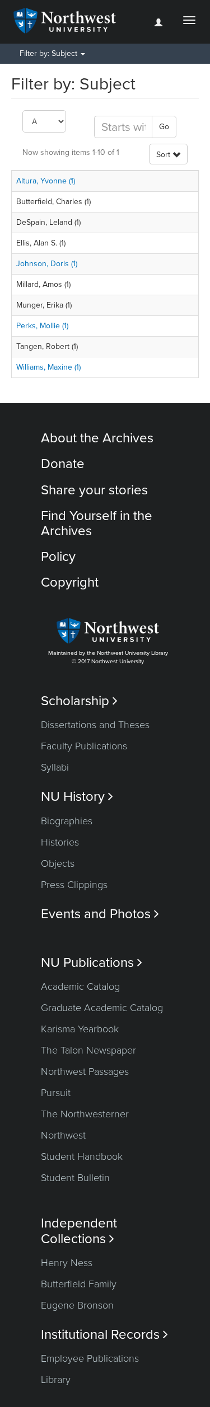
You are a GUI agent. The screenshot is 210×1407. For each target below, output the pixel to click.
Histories (60, 842)
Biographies (66, 821)
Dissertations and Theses (95, 725)
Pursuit (56, 1093)
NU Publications (91, 963)
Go (164, 126)
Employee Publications (90, 1358)
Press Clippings (74, 885)
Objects (57, 863)
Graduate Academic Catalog (102, 1008)
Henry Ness (66, 1263)
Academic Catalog (80, 986)
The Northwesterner (85, 1114)
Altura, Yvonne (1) (45, 181)
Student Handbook (82, 1156)
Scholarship (79, 701)
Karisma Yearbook (80, 1029)
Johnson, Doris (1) (46, 263)
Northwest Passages (85, 1071)
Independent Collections (79, 1231)
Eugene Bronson (77, 1305)
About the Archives (97, 438)
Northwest (63, 1135)
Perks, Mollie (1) (42, 325)
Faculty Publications (84, 746)
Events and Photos (100, 914)
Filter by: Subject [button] (50, 53)
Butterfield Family (78, 1284)
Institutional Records (104, 1334)
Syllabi (55, 767)
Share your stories (94, 490)
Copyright (70, 582)
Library (56, 1379)
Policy (58, 557)
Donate (63, 464)
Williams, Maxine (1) (48, 367)
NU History (77, 797)
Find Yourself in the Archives (96, 523)
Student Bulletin (75, 1178)
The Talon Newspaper (88, 1050)
